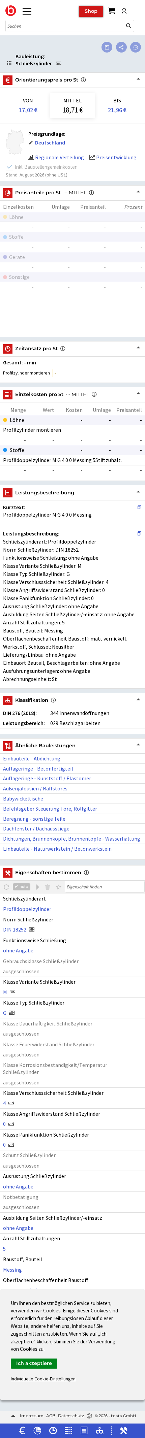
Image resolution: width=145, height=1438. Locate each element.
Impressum (32, 1415)
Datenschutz (71, 1415)
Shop (91, 11)
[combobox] (65, 26)
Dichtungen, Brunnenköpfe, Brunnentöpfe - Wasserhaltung (71, 838)
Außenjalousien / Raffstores (35, 788)
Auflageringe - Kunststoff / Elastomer (47, 778)
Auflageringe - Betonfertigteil (38, 768)
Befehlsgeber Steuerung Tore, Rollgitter (50, 808)
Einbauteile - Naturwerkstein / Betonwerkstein (57, 848)
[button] (129, 26)
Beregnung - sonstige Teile (34, 818)
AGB (50, 1415)
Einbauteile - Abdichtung (31, 758)
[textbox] (104, 886)
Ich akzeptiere (34, 1363)
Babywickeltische (23, 798)
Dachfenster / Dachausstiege (36, 828)
